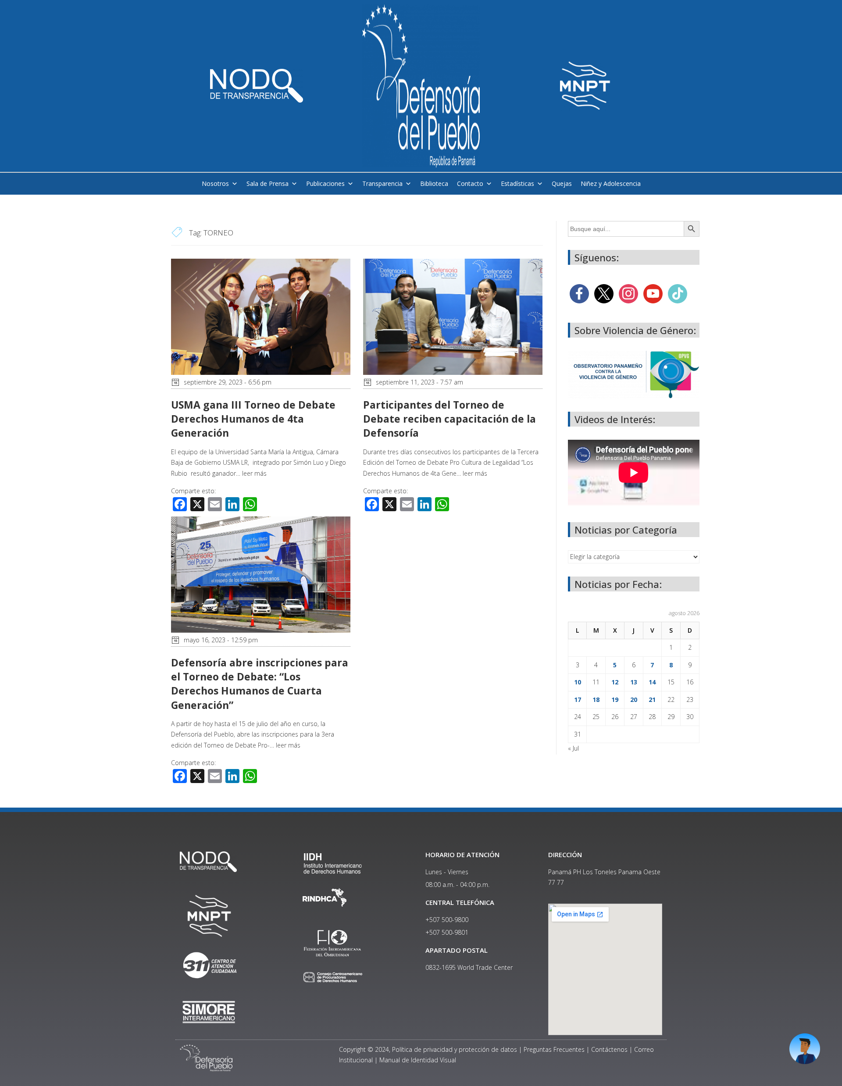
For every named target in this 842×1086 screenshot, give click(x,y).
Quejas (562, 183)
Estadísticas (517, 183)
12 (614, 682)
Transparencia (382, 183)
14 (652, 682)
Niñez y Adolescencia (611, 183)
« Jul (573, 748)
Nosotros (215, 183)
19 (614, 699)
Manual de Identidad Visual (417, 1060)
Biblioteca (434, 183)
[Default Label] (653, 292)
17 (577, 699)
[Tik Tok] (677, 292)
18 (595, 699)
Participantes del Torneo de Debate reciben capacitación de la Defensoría (449, 419)
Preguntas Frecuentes (554, 1049)
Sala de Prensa (267, 183)
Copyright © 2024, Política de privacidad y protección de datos (428, 1049)
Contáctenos (609, 1049)
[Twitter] (604, 292)
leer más (254, 473)
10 (577, 682)
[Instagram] (628, 292)
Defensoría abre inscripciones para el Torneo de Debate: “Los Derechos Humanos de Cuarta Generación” (259, 683)
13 (633, 682)
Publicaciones (325, 183)
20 (633, 699)
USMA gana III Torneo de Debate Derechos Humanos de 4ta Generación (253, 419)
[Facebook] (579, 292)
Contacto (470, 183)
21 (652, 699)
